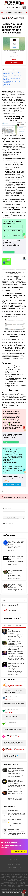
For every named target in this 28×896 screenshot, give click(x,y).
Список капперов (11, 867)
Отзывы (14, 59)
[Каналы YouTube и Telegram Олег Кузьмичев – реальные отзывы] (5, 572)
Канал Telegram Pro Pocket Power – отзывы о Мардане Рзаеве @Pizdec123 (15, 724)
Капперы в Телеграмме (14, 12)
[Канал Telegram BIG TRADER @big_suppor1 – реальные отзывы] (5, 542)
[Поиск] (24, 600)
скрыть (16, 70)
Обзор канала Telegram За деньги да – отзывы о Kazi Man (15, 558)
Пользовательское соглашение (10, 892)
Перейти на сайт (14, 62)
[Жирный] (4, 518)
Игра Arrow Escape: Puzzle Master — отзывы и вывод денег (15, 737)
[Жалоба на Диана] (4, 812)
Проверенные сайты (14, 862)
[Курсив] (6, 518)
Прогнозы (17, 857)
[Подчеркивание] (8, 518)
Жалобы (18, 864)
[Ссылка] (16, 518)
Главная (10, 857)
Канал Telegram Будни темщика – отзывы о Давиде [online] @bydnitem (16, 781)
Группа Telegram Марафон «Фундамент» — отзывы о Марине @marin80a (15, 643)
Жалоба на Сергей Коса (14, 819)
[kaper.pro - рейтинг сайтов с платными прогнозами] (14, 5)
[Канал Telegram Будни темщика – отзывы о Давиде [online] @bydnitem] (4, 781)
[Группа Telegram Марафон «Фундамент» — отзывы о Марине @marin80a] (4, 643)
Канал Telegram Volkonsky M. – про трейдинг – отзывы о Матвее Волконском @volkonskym (16, 665)
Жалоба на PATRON (13, 829)
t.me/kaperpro (12, 610)
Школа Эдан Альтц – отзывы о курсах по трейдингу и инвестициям (16, 631)
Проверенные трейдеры (11, 442)
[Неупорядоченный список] (13, 518)
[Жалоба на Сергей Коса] (4, 821)
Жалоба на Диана (13, 810)
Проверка (10, 864)
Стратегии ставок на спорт (14, 869)
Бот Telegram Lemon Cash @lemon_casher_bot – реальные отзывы (15, 711)
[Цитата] (15, 518)
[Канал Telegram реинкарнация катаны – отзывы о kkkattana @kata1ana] (4, 770)
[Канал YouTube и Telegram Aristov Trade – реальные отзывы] (4, 793)
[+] (18, 517)
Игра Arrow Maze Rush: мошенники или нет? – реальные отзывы (15, 686)
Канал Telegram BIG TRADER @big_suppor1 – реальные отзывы (16, 542)
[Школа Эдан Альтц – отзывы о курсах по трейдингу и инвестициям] (4, 631)
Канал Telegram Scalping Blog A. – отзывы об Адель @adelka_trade (16, 586)
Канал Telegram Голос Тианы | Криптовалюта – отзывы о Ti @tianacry (16, 653)
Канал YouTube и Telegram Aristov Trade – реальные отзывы (15, 793)
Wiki (20, 867)
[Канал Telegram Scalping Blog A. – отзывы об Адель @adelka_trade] (5, 586)
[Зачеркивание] (9, 518)
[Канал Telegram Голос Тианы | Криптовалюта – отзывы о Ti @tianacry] (4, 653)
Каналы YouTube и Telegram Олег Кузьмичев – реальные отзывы (16, 572)
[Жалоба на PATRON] (4, 830)
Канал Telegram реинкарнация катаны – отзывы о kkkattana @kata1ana (16, 770)
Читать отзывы (9, 252)
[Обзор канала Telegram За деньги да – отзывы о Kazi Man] (5, 558)
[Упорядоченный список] (11, 518)
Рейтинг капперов (14, 859)
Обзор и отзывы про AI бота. (13, 484)
